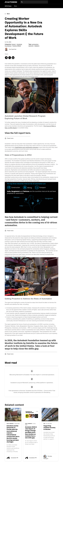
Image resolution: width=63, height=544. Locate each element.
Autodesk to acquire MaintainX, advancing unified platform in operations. (32, 383)
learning (31, 46)
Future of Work (16, 46)
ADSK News (8, 6)
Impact (14, 44)
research (36, 46)
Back (8, 13)
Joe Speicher (12, 49)
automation (35, 44)
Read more (10, 138)
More (15, 6)
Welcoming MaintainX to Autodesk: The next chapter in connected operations (32, 375)
